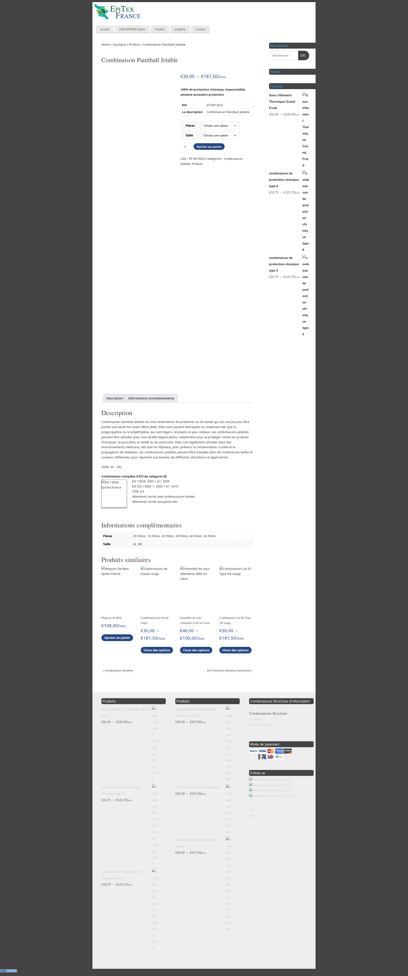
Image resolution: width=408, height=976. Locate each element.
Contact (200, 29)
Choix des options (157, 650)
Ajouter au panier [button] (117, 638)
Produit (160, 29)
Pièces (190, 126)
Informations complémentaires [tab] (151, 398)
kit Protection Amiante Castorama (229, 670)
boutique (119, 44)
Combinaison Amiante (118, 670)
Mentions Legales (261, 724)
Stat (252, 810)
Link (252, 815)
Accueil (104, 29)
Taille (189, 135)
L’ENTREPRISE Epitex (132, 29)
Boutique (255, 719)
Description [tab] (114, 398)
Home (105, 44)
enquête (180, 29)
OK (302, 55)
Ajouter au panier (209, 146)
